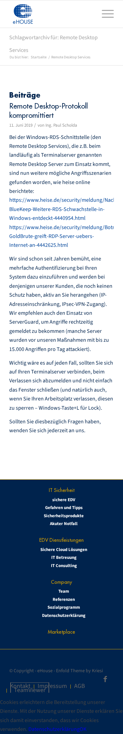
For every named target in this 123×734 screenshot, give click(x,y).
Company (61, 582)
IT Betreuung (64, 557)
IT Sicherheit (61, 490)
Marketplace (61, 632)
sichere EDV (63, 500)
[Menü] (104, 14)
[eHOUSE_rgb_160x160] (51, 14)
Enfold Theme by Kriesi (79, 670)
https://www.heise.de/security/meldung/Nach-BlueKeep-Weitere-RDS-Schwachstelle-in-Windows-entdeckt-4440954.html (63, 209)
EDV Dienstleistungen (61, 540)
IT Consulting (64, 566)
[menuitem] (104, 14)
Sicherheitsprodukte (64, 516)
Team (63, 591)
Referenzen (64, 599)
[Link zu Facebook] (105, 679)
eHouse (45, 670)
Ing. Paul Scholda (61, 125)
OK (83, 729)
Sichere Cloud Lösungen (63, 550)
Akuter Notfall (64, 524)
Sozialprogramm (63, 607)
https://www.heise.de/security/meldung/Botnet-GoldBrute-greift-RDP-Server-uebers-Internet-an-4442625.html (65, 236)
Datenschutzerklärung (63, 615)
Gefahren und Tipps (64, 508)
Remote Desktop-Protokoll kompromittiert (48, 110)
